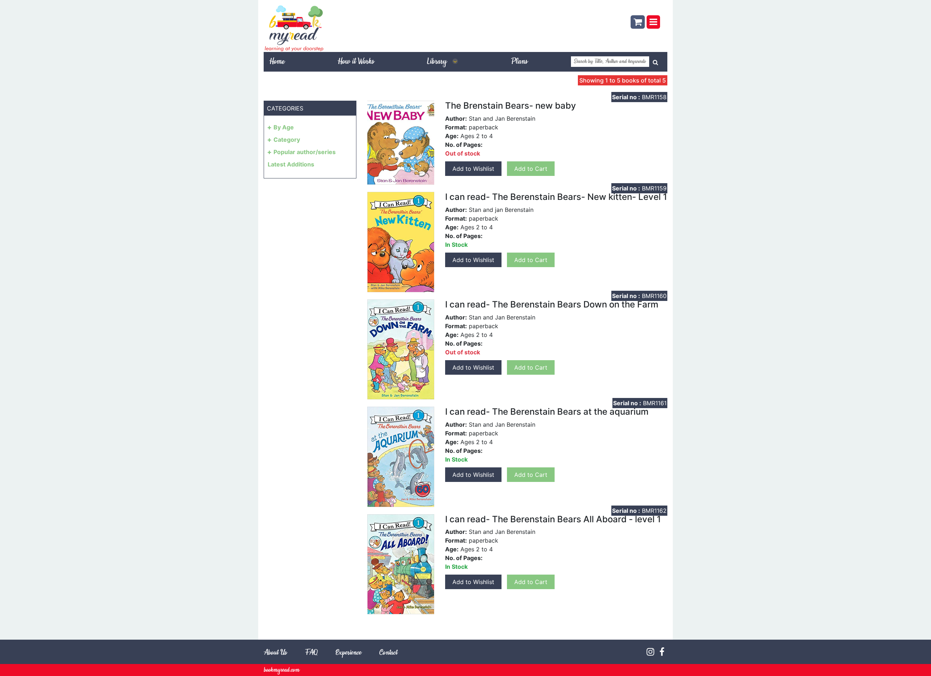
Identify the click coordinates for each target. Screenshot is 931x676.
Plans (519, 61)
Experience (348, 653)
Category (286, 139)
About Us (275, 653)
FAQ (311, 653)
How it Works (355, 61)
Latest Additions (291, 164)
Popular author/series (304, 152)
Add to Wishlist (473, 168)
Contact (388, 653)
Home (276, 61)
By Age (283, 127)
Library (438, 61)
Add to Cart (530, 168)
